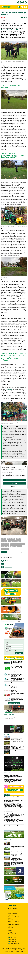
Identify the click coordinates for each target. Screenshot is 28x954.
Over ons (10, 915)
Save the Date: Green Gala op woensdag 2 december (17, 747)
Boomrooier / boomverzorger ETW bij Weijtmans (17, 694)
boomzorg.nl (8, 949)
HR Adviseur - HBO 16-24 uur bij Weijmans (17, 689)
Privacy (10, 930)
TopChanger (9, 389)
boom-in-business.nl (8, 951)
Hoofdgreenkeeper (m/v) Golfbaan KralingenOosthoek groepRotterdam (17, 668)
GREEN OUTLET (9, 715)
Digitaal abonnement (13, 919)
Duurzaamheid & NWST (13, 916)
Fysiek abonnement (12, 913)
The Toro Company (11, 538)
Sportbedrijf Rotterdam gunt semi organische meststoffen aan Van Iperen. (13, 776)
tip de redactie (8, 567)
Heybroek (19, 538)
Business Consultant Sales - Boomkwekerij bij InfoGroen (17, 699)
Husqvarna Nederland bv (19, 543)
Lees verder (4, 477)
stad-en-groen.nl (21, 948)
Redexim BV (4, 541)
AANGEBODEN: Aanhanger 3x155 (11, 717)
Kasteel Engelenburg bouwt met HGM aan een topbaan (17, 863)
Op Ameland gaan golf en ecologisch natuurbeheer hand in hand (12, 826)
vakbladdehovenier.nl (17, 949)
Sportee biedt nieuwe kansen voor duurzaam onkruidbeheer (17, 848)
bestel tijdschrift (8, 564)
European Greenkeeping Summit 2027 (16, 751)
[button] (14, 486)
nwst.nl (22, 951)
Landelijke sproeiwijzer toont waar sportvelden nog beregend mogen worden (17, 858)
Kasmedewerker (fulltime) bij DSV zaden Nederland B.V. (17, 679)
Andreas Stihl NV (5, 546)
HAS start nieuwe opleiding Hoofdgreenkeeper (17, 742)
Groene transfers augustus (17, 842)
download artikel (8, 560)
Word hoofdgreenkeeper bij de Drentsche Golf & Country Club (17, 662)
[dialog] (14, 477)
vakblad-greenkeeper (15, 943)
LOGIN (4, 551)
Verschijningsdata (12, 933)
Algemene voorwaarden (13, 926)
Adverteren (11, 929)
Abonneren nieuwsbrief (13, 921)
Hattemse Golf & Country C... (16, 546)
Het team (10, 922)
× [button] (25, 466)
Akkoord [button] (14, 480)
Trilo (11, 543)
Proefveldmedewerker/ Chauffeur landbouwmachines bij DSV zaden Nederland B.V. (16, 673)
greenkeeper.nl (13, 948)
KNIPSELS (7, 794)
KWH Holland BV (5, 543)
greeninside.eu (17, 951)
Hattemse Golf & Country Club (9, 30)
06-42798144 (13, 941)
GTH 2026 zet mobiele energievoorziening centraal (17, 737)
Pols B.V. (3, 538)
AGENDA (7, 735)
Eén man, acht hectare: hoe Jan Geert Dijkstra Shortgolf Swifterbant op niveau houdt (17, 853)
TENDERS (7, 773)
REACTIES (4, 555)
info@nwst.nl (13, 937)
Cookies (10, 932)
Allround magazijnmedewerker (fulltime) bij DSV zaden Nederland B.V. (16, 684)
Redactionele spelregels (13, 924)
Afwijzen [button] (14, 483)
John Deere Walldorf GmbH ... (14, 541)
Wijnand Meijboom (5, 19)
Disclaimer (10, 927)
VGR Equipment (5, 549)
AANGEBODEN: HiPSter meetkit (11, 720)
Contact (10, 918)
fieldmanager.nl (5, 948)
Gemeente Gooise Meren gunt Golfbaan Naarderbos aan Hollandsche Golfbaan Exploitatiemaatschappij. (13, 780)
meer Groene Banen (14, 703)
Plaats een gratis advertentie (10, 723)
